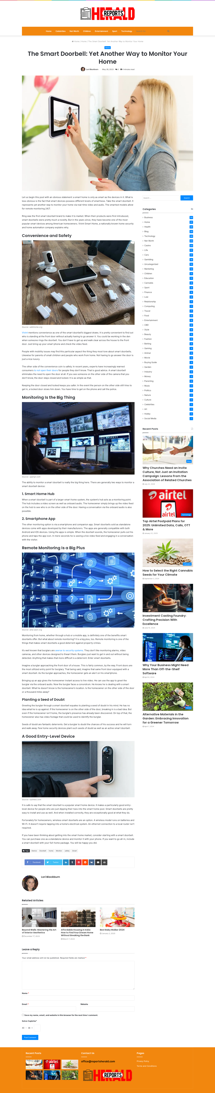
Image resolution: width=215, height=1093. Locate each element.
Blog (146, 231)
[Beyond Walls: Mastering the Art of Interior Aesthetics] (39, 917)
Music (147, 386)
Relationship (150, 301)
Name (25, 993)
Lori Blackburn (92, 69)
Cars (146, 255)
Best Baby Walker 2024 (112, 929)
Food (146, 315)
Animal (147, 353)
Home (48, 31)
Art (145, 409)
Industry (148, 372)
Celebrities (61, 31)
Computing (149, 306)
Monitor (59, 851)
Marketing (149, 269)
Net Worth (74, 31)
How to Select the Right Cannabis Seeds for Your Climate (168, 572)
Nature (147, 395)
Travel (147, 311)
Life (146, 250)
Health (147, 227)
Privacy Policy (143, 1061)
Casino (147, 245)
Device (34, 851)
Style (146, 329)
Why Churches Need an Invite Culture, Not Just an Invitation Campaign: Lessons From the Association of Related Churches (167, 474)
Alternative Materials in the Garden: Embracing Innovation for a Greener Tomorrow (166, 718)
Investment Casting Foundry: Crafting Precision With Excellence (164, 620)
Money (147, 376)
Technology (126, 31)
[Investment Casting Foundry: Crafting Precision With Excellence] (34, 1075)
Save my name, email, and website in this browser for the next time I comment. (61, 1015)
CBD (146, 325)
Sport (114, 31)
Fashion (148, 339)
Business (148, 217)
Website (84, 1004)
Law (146, 297)
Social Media (150, 418)
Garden (147, 367)
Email (25, 1004)
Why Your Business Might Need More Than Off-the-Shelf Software (166, 669)
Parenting (148, 381)
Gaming (148, 348)
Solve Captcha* (29, 1021)
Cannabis (148, 283)
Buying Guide (150, 362)
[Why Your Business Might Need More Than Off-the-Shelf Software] (52, 1075)
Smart (74, 851)
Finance (148, 292)
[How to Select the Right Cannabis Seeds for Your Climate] (70, 1064)
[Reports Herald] (107, 13)
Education (149, 278)
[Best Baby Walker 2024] (117, 917)
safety (67, 851)
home (51, 851)
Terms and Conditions (147, 1066)
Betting (147, 343)
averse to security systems (69, 650)
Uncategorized (151, 264)
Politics (147, 390)
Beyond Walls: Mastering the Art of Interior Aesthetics (39, 931)
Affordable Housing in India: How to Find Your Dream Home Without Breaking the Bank (77, 932)
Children (87, 31)
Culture (147, 400)
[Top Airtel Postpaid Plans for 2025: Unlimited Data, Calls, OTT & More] (52, 1064)
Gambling (148, 259)
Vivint (25, 332)
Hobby (147, 414)
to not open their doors (46, 370)
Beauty (147, 334)
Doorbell (42, 851)
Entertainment (101, 31)
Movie (147, 357)
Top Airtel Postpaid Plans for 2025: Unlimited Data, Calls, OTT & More (166, 525)
